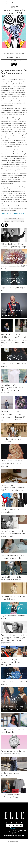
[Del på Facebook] (12, 64)
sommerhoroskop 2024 (17, 221)
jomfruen (20, 219)
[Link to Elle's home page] (14, 815)
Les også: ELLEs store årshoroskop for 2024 (12, 213)
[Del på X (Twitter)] (15, 64)
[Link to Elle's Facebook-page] (11, 822)
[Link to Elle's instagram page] (6, 822)
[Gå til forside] (9, 2)
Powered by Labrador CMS (14, 841)
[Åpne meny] (2, 2)
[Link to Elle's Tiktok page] (16, 822)
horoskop (7, 221)
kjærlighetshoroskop (10, 219)
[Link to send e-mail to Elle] (21, 822)
